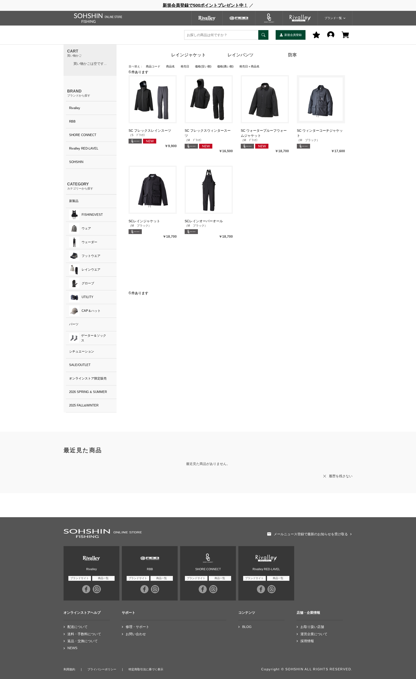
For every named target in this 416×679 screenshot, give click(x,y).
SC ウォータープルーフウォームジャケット (264, 133)
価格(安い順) (203, 66)
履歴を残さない (340, 476)
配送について (77, 627)
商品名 (170, 66)
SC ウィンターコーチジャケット (320, 133)
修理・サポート (137, 627)
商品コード (153, 66)
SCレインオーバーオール (204, 221)
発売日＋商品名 (249, 66)
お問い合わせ (136, 634)
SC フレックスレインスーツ (150, 130)
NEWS (72, 648)
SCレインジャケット (144, 221)
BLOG (247, 627)
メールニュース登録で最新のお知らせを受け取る (311, 534)
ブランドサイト (79, 578)
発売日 (185, 66)
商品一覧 (103, 578)
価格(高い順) (225, 66)
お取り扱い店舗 (312, 627)
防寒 (292, 54)
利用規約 (69, 669)
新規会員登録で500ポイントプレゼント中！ (205, 5)
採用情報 (307, 641)
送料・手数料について (84, 634)
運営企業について (313, 634)
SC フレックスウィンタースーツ (208, 133)
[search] (263, 35)
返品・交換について (82, 641)
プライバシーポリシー (101, 669)
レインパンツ (241, 54)
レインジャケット (188, 54)
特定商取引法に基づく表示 (146, 669)
